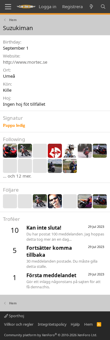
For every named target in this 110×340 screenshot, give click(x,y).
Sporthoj (16, 315)
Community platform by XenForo (50, 335)
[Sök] (103, 6)
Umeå (9, 76)
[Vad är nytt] (91, 6)
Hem (88, 324)
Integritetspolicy (52, 324)
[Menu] (8, 7)
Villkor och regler (18, 324)
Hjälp (75, 324)
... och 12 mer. (17, 176)
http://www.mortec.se (25, 62)
